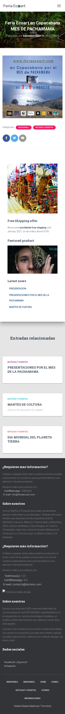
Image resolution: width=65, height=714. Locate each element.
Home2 (55, 682)
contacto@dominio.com (26, 584)
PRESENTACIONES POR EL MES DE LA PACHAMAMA (31, 369)
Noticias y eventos (44, 127)
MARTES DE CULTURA (20, 307)
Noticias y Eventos (26, 690)
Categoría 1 (23, 127)
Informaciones (32, 698)
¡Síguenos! (21, 662)
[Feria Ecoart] (15, 6)
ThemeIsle (45, 706)
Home (43, 682)
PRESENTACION (17, 288)
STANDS (45, 690)
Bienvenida (12, 682)
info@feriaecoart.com (23, 494)
